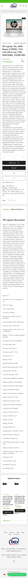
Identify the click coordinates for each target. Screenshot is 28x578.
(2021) (8, 190)
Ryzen (19, 193)
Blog (23, 532)
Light (15, 193)
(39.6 (12, 190)
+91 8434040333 (21, 549)
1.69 (22, 190)
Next (24, 27)
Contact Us (17, 534)
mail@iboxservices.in (16, 551)
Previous (4, 27)
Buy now (14, 168)
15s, (9, 192)
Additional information (17, 209)
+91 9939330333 (11, 549)
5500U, (17, 192)
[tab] (6, 209)
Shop (6, 11)
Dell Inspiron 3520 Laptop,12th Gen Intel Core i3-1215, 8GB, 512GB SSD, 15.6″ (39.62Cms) (20, 500)
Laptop (12, 193)
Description (6, 209)
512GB (13, 192)
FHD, (7, 193)
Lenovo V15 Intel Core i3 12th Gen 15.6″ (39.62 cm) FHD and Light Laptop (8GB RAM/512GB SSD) (8, 501)
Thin (3, 195)
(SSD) (15, 190)
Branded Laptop (6, 43)
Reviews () (23, 43)
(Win (19, 190)
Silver (23, 193)
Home (2, 11)
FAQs (10, 534)
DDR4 (4, 193)
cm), (21, 192)
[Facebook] (14, 561)
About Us (11, 532)
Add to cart (12, 163)
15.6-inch (4, 192)
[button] (14, 178)
